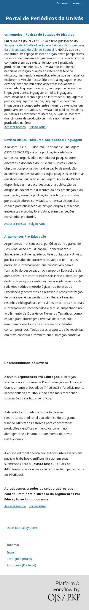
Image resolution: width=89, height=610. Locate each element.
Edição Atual (37, 127)
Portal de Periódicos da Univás (44, 18)
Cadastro (62, 3)
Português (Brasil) (19, 559)
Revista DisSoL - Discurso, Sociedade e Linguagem (43, 140)
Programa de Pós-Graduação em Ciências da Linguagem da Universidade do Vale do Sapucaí (44, 47)
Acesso (78, 3)
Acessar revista (15, 127)
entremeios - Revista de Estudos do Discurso (39, 34)
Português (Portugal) (21, 565)
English (11, 552)
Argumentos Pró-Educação (25, 236)
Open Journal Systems (22, 528)
